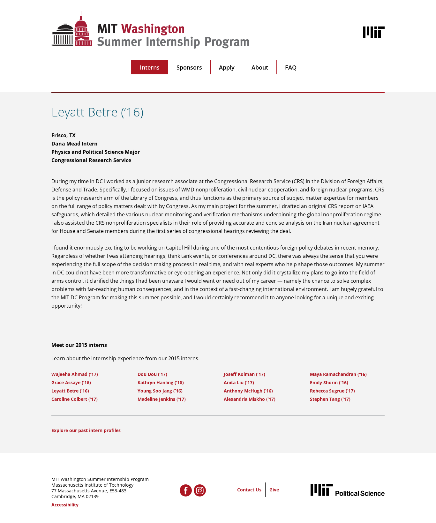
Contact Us (249, 490)
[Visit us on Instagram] (200, 490)
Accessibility (65, 505)
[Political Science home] (348, 490)
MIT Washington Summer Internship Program (100, 479)
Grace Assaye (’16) (71, 382)
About (260, 67)
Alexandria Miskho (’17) (249, 399)
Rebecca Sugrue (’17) (332, 391)
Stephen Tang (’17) (330, 399)
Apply (227, 67)
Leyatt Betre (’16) (70, 391)
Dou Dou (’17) (152, 374)
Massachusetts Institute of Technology (92, 485)
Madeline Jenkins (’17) (162, 399)
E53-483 (117, 491)
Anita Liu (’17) (239, 382)
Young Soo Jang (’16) (160, 391)
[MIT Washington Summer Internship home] (150, 30)
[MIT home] (374, 32)
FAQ (291, 67)
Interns (150, 67)
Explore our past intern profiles (86, 430)
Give (274, 490)
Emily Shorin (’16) (329, 382)
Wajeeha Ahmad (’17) (74, 374)
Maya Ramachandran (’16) (338, 374)
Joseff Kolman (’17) (244, 374)
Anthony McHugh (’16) (248, 391)
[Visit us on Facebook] (186, 490)
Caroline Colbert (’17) (74, 399)
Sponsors (189, 67)
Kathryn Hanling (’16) (161, 382)
